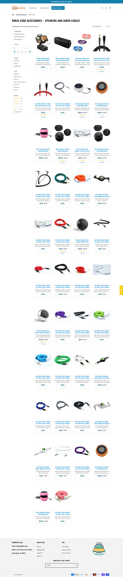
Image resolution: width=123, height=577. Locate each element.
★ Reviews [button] (121, 290)
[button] (33, 8)
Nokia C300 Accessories (21, 14)
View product (43, 44)
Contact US (40, 553)
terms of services (66, 553)
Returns (39, 546)
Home (13, 14)
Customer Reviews (66, 550)
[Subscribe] (76, 565)
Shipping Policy (41, 550)
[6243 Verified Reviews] (98, 556)
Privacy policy (65, 546)
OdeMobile (20, 574)
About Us (39, 556)
